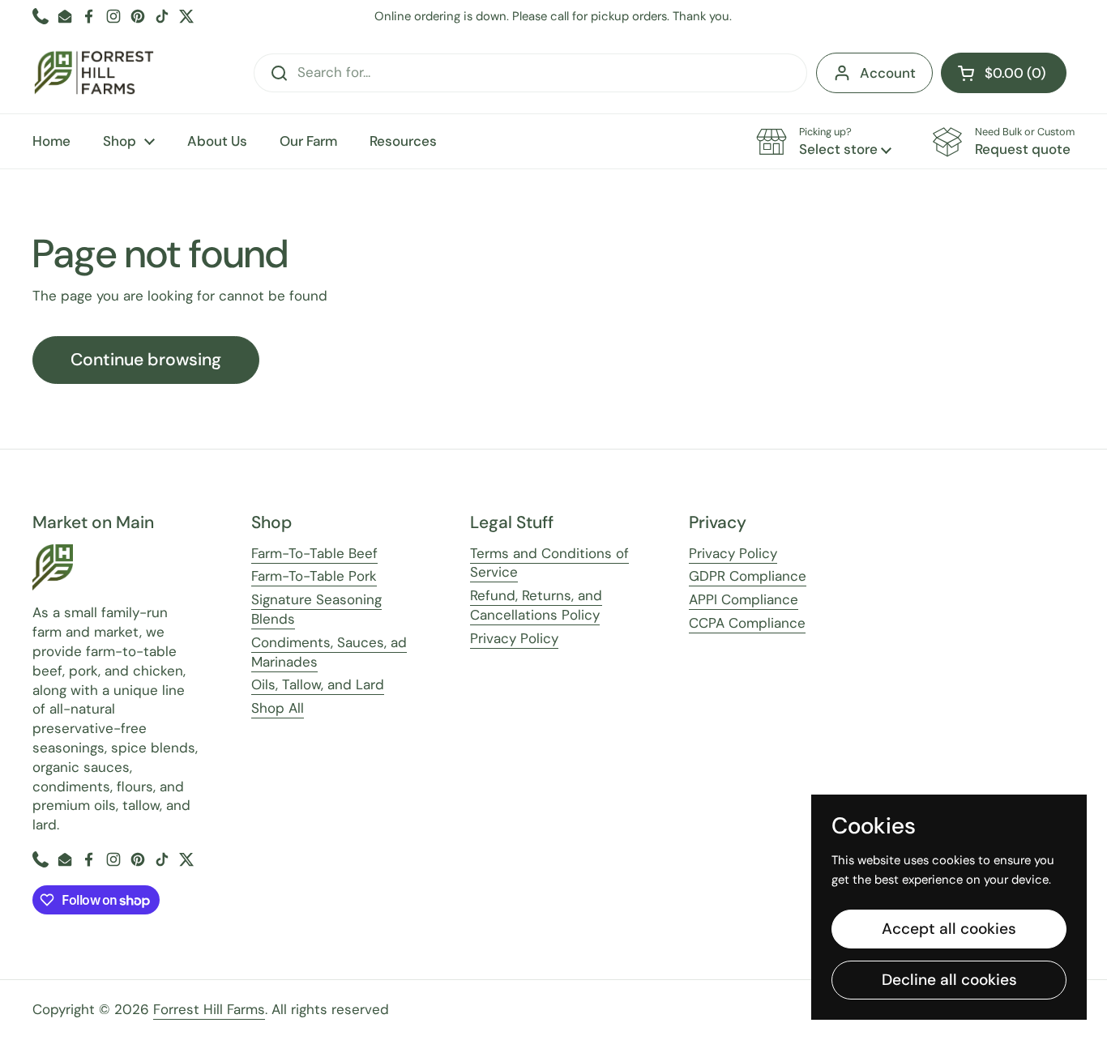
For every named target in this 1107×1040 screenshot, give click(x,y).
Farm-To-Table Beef (314, 553)
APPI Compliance (743, 599)
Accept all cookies (949, 929)
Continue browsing (146, 359)
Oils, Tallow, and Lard (317, 684)
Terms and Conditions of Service (549, 563)
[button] (1003, 73)
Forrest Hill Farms (209, 1009)
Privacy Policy (514, 638)
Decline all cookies (949, 980)
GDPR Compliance (747, 576)
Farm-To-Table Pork (314, 576)
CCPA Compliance (747, 623)
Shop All (277, 708)
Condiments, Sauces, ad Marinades (329, 652)
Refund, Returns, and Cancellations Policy (536, 605)
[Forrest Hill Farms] (94, 73)
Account (888, 73)
